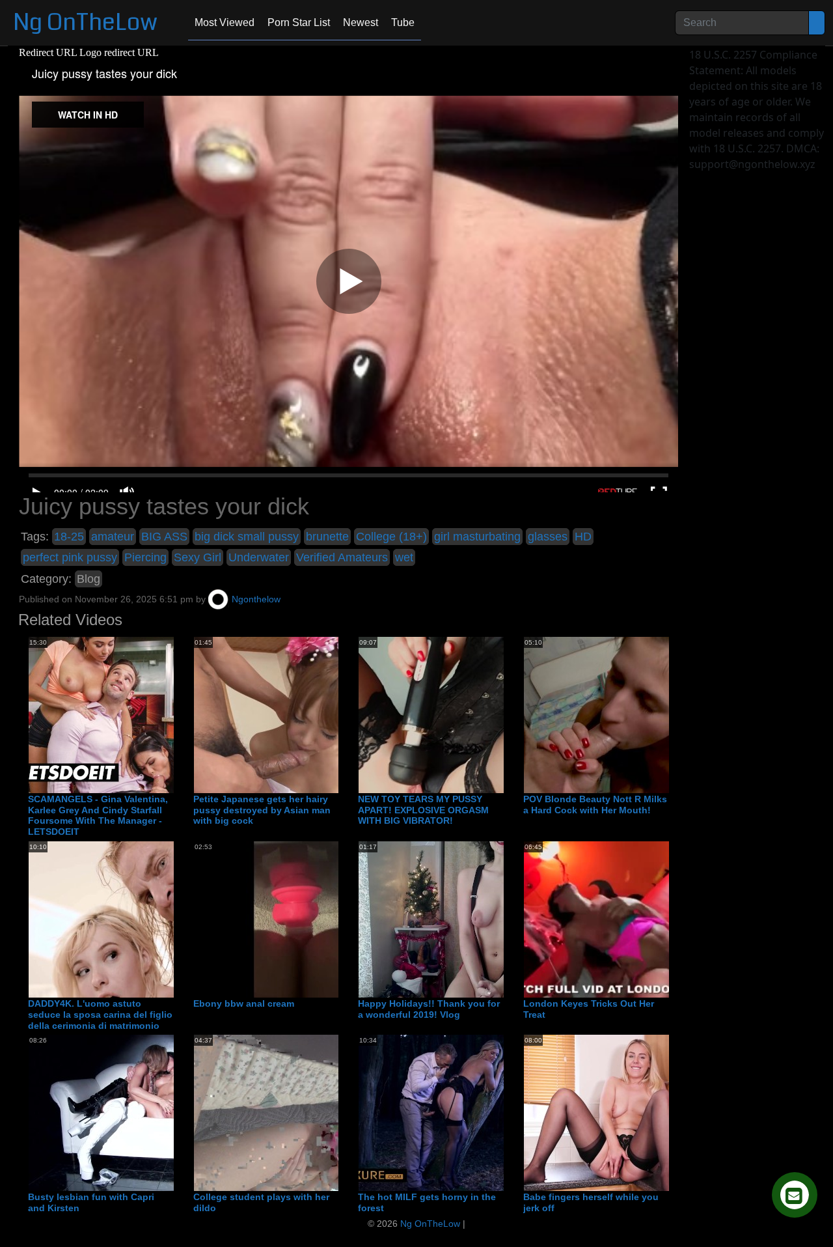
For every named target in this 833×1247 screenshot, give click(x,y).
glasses (547, 536)
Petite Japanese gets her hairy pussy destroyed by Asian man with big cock (262, 810)
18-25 (69, 536)
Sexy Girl (197, 557)
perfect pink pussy (70, 557)
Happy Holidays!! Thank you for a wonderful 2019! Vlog (429, 1009)
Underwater (258, 557)
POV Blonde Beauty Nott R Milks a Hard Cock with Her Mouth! (595, 804)
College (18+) (391, 536)
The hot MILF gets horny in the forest (427, 1202)
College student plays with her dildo (261, 1202)
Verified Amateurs (342, 557)
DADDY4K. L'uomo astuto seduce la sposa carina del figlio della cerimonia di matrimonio (100, 1014)
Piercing (145, 557)
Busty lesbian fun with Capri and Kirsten (91, 1202)
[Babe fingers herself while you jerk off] (628, 1112)
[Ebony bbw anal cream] (298, 918)
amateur (112, 536)
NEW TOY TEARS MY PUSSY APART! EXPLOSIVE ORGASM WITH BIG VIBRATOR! (423, 810)
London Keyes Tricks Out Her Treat (588, 1009)
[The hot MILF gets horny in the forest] (462, 1112)
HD (583, 536)
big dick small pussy (247, 536)
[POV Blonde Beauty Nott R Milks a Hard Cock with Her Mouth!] (628, 714)
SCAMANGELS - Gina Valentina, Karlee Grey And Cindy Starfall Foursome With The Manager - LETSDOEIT (98, 815)
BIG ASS (164, 536)
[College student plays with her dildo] (298, 1112)
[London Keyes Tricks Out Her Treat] (628, 918)
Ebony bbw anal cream (243, 1003)
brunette (327, 536)
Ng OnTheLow (85, 22)
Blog (88, 578)
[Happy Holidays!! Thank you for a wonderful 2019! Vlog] (462, 918)
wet (404, 557)
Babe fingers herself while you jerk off (591, 1202)
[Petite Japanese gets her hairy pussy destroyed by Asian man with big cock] (298, 714)
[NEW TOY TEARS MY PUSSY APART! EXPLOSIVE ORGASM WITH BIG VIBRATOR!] (462, 714)
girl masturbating (477, 536)
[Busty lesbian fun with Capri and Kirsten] (133, 1112)
